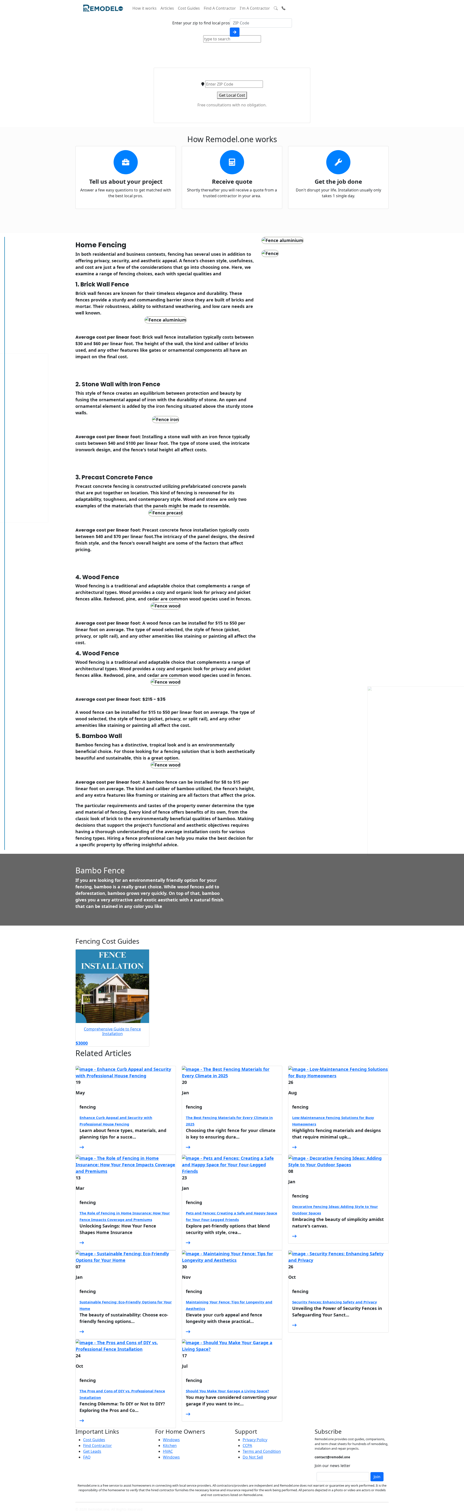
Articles (167, 8)
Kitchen (170, 1445)
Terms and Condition (262, 1451)
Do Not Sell (253, 1457)
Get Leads (92, 1451)
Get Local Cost (232, 95)
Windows (171, 1439)
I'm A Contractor (255, 8)
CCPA (247, 1445)
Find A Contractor (220, 8)
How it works (144, 8)
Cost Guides (189, 8)
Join (377, 1476)
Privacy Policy (255, 1439)
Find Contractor (97, 1445)
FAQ (87, 1457)
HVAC (168, 1451)
